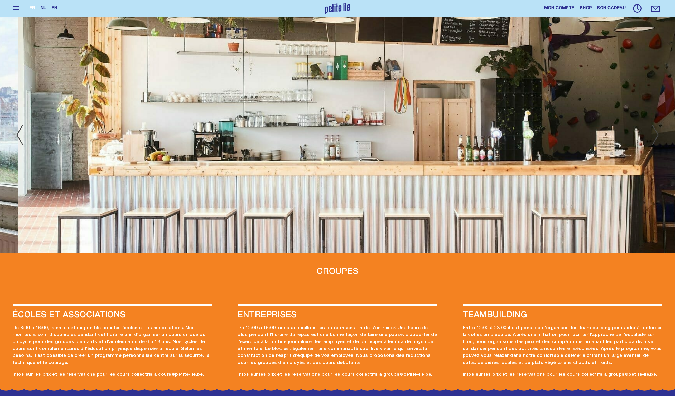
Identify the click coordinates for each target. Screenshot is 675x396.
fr (32, 8)
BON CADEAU (611, 8)
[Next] (655, 135)
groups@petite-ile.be (407, 374)
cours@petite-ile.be (180, 374)
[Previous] (19, 135)
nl (43, 8)
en (54, 8)
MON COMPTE (559, 8)
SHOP (586, 8)
